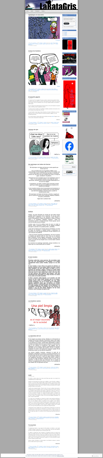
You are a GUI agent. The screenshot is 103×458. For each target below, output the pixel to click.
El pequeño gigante (34, 97)
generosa (42, 204)
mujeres (29, 205)
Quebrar (58, 86)
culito (54, 157)
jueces (29, 368)
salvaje (39, 294)
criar (56, 203)
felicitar (43, 249)
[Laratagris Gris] (69, 150)
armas (52, 203)
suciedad (50, 328)
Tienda (42, 11)
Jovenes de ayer (33, 129)
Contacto (37, 11)
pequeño (45, 123)
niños (32, 205)
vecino (41, 294)
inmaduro (49, 204)
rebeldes (37, 205)
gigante (32, 123)
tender (53, 328)
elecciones (33, 249)
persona (29, 294)
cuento (58, 122)
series (29, 90)
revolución (40, 205)
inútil (29, 375)
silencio (45, 447)
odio (51, 89)
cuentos (29, 123)
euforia (36, 249)
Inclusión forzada (43, 89)
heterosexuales (30, 89)
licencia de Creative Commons (70, 174)
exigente (35, 293)
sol (56, 368)
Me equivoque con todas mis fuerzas (39, 164)
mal (47, 293)
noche (41, 368)
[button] (67, 45)
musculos (42, 328)
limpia (36, 328)
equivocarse (36, 204)
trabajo (29, 418)
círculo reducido (30, 417)
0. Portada (40, 122)
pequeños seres (48, 368)
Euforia (30, 211)
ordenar (52, 293)
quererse (32, 294)
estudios (40, 417)
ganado (46, 249)
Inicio (27, 11)
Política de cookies (60, 455)
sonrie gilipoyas (49, 447)
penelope (55, 293)
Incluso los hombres (34, 51)
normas (43, 368)
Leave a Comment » (33, 122)
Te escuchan (32, 425)
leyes (36, 368)
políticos (35, 250)
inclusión (38, 89)
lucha (42, 123)
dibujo (57, 157)
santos (47, 328)
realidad (56, 89)
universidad (33, 418)
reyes (38, 250)
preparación (57, 417)
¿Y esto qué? (58, 40)
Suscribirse (66, 23)
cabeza (52, 122)
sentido (53, 116)
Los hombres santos (34, 301)
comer (35, 417)
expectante (40, 249)
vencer (40, 250)
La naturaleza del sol (34, 336)
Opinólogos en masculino (36, 15)
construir (55, 122)
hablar (38, 293)
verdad (56, 447)
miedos (50, 417)
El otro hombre (32, 257)
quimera (36, 294)
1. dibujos (44, 157)
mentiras (39, 328)
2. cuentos (44, 122)
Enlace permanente (36, 90)
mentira (56, 249)
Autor (32, 11)
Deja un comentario (33, 446)
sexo (43, 205)
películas (53, 89)
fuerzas (39, 204)
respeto (48, 123)
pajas (34, 205)
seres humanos (53, 368)
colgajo (54, 203)
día (54, 367)
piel (45, 328)
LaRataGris (48, 89)
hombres (35, 89)
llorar (56, 204)
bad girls (52, 157)
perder (32, 250)
